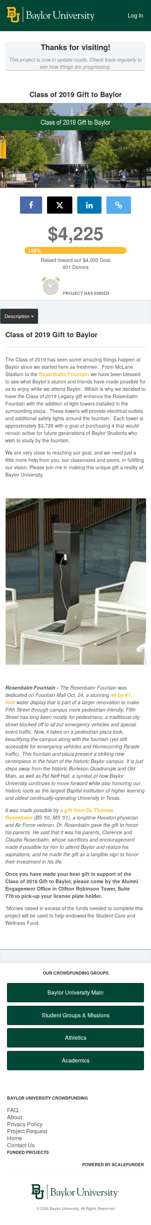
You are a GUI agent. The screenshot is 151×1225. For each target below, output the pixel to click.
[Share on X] (59, 204)
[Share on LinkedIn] (89, 204)
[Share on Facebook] (31, 204)
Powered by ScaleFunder (113, 1164)
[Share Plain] (118, 204)
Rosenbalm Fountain (64, 374)
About (14, 1117)
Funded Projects (28, 1152)
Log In (135, 15)
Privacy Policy (24, 1124)
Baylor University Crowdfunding (47, 1098)
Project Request (27, 1131)
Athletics (75, 1037)
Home (14, 1138)
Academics (76, 1060)
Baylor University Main (75, 992)
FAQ (12, 1110)
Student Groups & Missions (76, 1015)
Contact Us (21, 1145)
